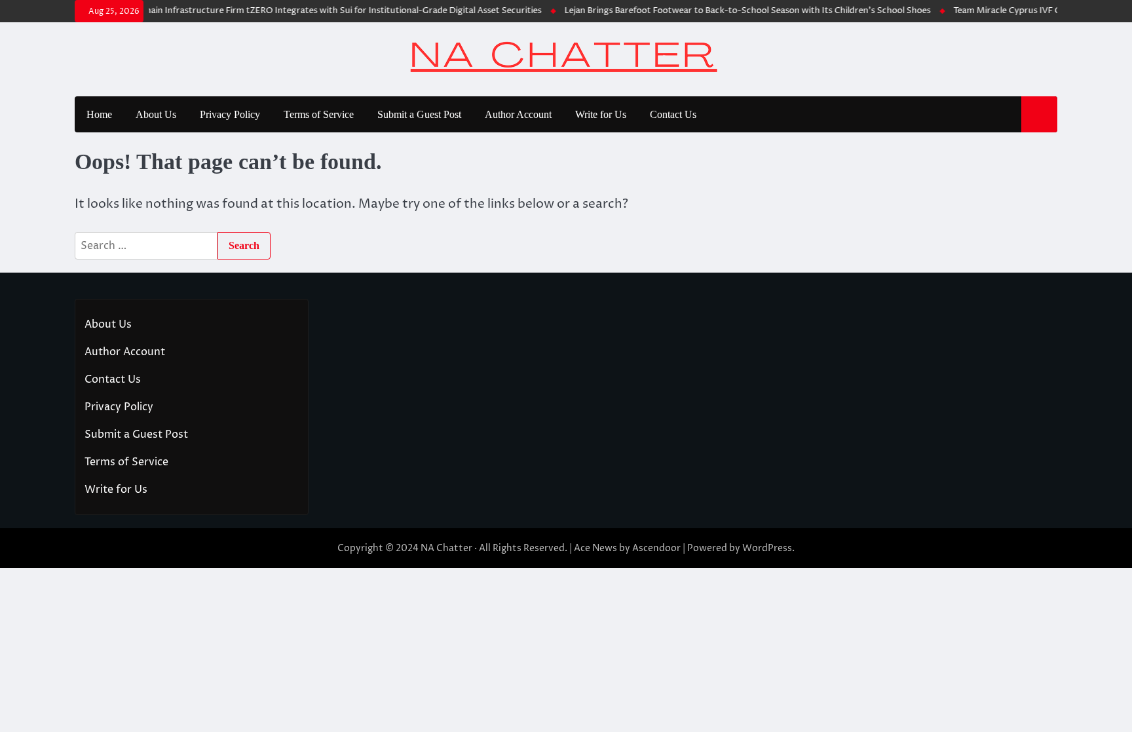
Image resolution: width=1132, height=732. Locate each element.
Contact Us (673, 114)
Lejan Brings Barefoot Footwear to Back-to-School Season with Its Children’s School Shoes (737, 10)
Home (99, 114)
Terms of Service (319, 114)
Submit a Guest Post (419, 114)
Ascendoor (656, 548)
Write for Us (600, 114)
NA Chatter (446, 548)
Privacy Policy (230, 114)
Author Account (518, 114)
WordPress (767, 548)
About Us (156, 114)
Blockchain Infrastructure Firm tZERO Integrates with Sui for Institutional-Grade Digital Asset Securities (320, 10)
